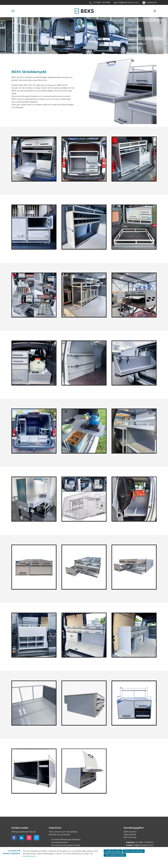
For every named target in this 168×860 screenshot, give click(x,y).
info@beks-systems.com (142, 845)
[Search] (155, 11)
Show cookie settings (133, 851)
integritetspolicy (30, 856)
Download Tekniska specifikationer (66, 839)
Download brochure (59, 842)
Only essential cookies (114, 855)
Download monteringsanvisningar (65, 845)
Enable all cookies (113, 851)
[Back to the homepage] (84, 11)
